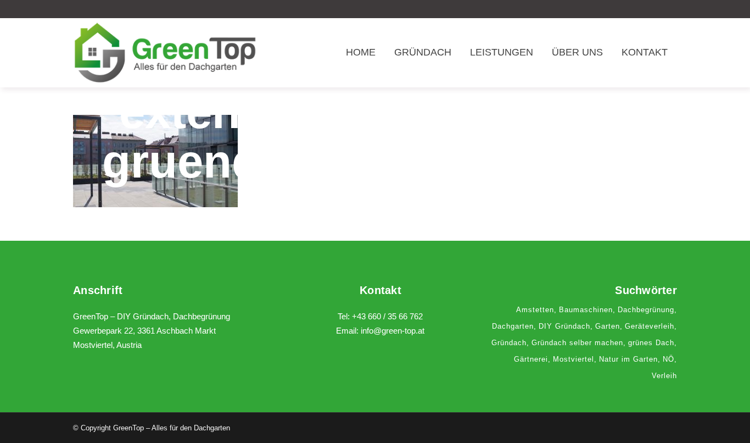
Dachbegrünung (646, 310)
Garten (607, 326)
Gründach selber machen (577, 343)
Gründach (509, 343)
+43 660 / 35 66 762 (387, 316)
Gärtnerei (531, 359)
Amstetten (535, 310)
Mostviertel (573, 359)
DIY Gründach (564, 326)
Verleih (664, 376)
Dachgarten (513, 326)
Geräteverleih (649, 326)
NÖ (668, 359)
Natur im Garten (628, 359)
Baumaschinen (586, 310)
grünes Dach (651, 343)
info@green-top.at (392, 330)
